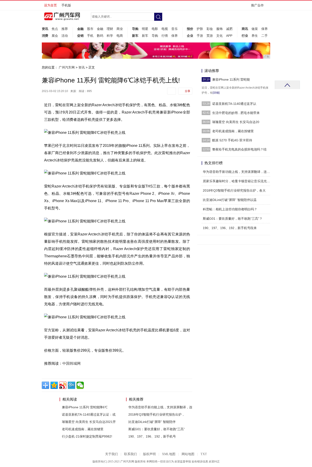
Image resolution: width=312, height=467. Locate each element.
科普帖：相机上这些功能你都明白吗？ (230, 209)
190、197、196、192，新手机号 (152, 436)
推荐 (64, 29)
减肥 (229, 29)
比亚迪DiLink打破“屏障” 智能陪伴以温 (229, 200)
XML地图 (168, 454)
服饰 (219, 29)
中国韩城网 (71, 363)
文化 (219, 35)
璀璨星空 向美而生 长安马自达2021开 (89, 422)
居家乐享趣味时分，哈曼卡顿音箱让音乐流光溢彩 (238, 181)
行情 (164, 35)
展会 (55, 35)
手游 (200, 35)
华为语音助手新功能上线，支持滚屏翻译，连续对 (238, 172)
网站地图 (188, 454)
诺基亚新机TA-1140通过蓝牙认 (234, 104)
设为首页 (50, 5)
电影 (155, 29)
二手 (264, 35)
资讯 (45, 29)
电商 (119, 35)
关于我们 (111, 454)
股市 (90, 29)
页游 (209, 35)
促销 (80, 35)
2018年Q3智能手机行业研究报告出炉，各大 (234, 190)
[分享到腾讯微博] (71, 385)
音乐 (174, 29)
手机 (90, 35)
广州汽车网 (67, 67)
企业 (190, 35)
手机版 (66, 5)
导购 (135, 29)
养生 (254, 35)
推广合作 (257, 5)
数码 (100, 35)
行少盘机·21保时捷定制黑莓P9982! (87, 436)
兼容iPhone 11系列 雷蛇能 (231, 79)
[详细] (216, 92)
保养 (174, 35)
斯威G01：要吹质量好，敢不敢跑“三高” (156, 429)
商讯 (245, 29)
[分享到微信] (80, 385)
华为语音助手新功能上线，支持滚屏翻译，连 (160, 407)
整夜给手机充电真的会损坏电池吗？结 (239, 149)
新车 (135, 35)
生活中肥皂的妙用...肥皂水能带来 (236, 113)
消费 (45, 35)
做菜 (254, 29)
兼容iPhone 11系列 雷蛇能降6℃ (85, 407)
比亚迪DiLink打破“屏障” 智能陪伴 (152, 422)
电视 (164, 29)
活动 (64, 35)
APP (229, 35)
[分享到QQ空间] (54, 385)
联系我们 (130, 454)
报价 (190, 29)
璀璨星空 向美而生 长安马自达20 (235, 122)
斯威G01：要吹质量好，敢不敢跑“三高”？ (232, 218)
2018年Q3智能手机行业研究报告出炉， (156, 414)
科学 (110, 35)
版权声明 (149, 454)
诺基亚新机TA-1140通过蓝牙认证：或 (89, 414)
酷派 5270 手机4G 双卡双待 (232, 140)
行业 (245, 35)
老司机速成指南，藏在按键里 (82, 429)
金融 (80, 29)
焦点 (55, 29)
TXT (204, 454)
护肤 (200, 29)
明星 (145, 29)
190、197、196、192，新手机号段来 (230, 228)
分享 (187, 91)
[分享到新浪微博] (62, 385)
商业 (119, 29)
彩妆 (209, 29)
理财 (110, 29)
